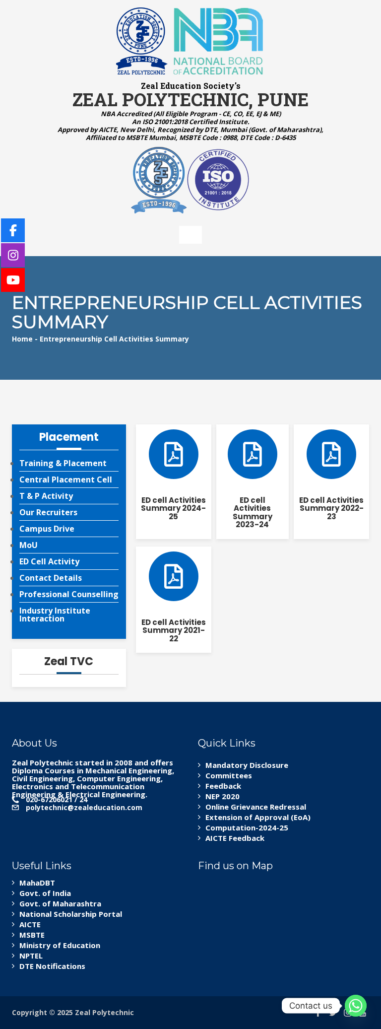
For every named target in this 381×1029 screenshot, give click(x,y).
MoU (28, 545)
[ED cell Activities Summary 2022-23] (331, 454)
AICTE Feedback (234, 838)
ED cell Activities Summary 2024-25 (173, 508)
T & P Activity (46, 495)
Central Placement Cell (65, 479)
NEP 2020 (222, 796)
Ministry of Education (59, 945)
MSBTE (32, 935)
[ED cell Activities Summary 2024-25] (173, 454)
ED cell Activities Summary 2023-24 (252, 512)
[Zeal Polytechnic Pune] (190, 40)
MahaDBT (37, 883)
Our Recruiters (48, 512)
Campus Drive (46, 528)
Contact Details (50, 577)
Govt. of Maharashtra (60, 903)
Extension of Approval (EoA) (258, 817)
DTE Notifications (52, 966)
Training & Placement (63, 463)
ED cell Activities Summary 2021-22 (173, 630)
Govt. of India (45, 893)
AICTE (30, 924)
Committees (228, 775)
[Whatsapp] (356, 1006)
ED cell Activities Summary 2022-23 (331, 508)
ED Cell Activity (49, 561)
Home (22, 338)
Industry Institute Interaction (54, 614)
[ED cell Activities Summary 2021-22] (173, 576)
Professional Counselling (69, 594)
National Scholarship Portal (70, 914)
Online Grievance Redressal (255, 807)
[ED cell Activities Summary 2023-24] (252, 454)
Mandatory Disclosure (246, 765)
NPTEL (31, 955)
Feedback (223, 786)
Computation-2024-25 (246, 827)
